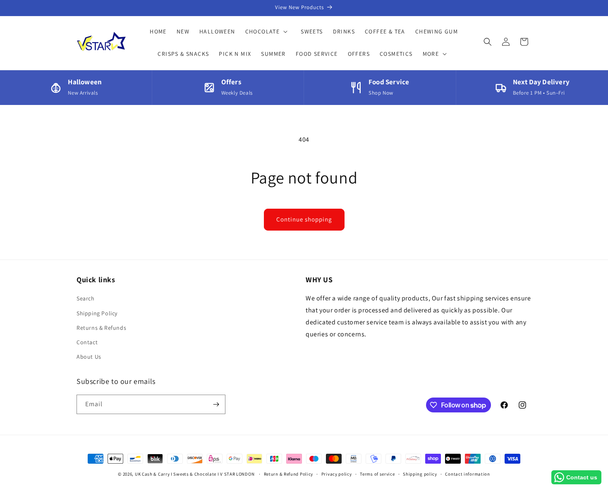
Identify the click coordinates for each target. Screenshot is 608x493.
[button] (268, 31)
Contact (87, 342)
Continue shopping (304, 219)
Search (86, 298)
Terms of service (377, 474)
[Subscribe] (216, 404)
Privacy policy (336, 474)
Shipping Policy (97, 313)
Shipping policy (420, 474)
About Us (89, 356)
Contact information (467, 474)
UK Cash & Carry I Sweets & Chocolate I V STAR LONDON (194, 474)
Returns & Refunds (101, 327)
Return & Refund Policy (288, 474)
